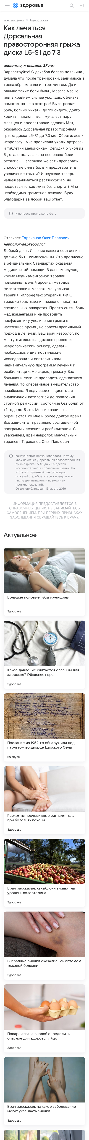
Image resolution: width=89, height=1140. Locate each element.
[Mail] (15, 5)
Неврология (39, 20)
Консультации (14, 20)
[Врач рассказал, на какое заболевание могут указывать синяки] (44, 1091)
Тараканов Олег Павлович (45, 238)
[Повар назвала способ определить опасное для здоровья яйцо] (44, 1018)
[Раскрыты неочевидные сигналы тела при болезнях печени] (44, 800)
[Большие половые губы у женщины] (44, 582)
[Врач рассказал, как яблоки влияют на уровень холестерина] (44, 873)
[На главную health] (31, 5)
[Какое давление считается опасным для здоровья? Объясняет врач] (44, 655)
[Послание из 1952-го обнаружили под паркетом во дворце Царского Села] (44, 727)
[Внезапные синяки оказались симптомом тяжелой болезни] (44, 946)
